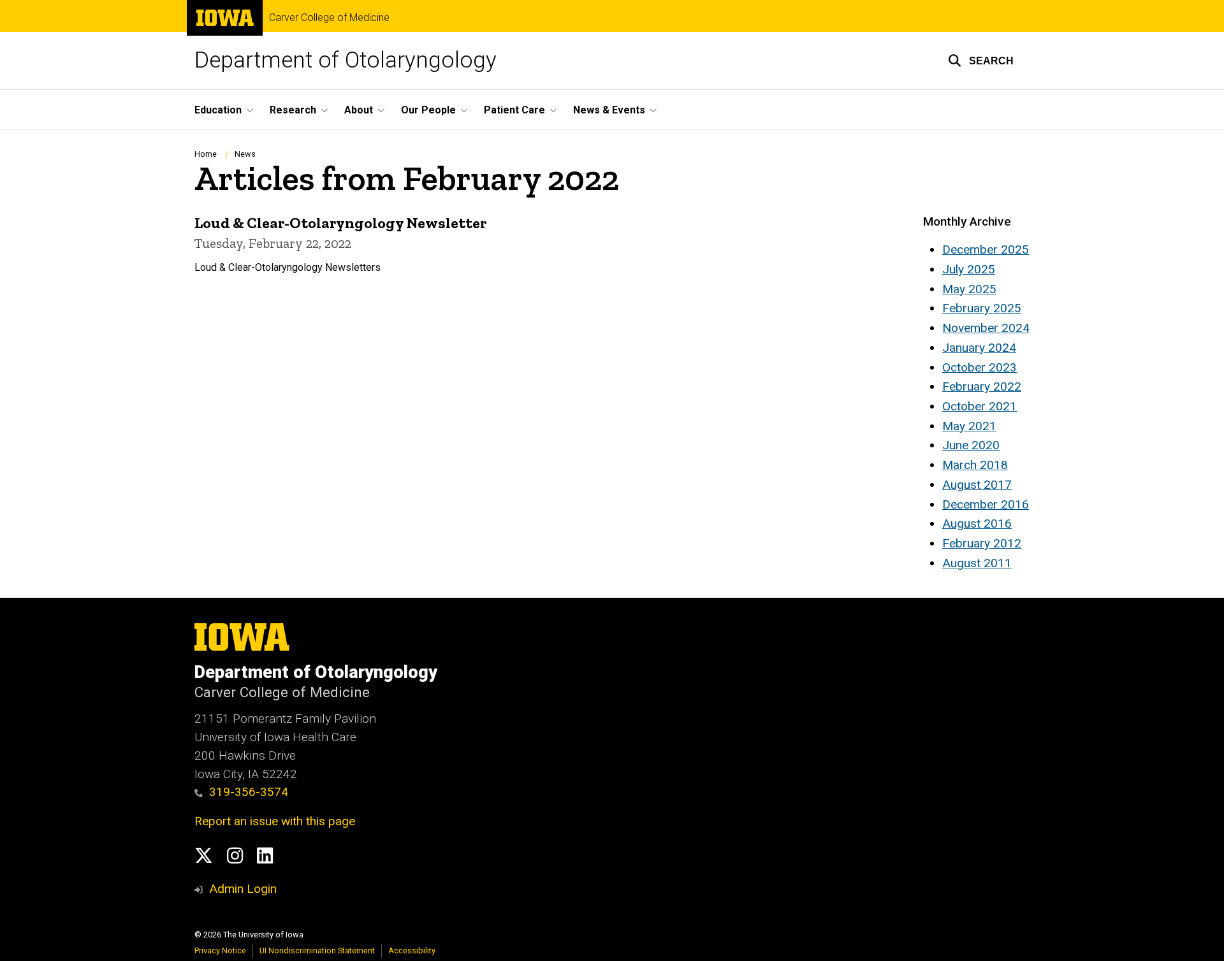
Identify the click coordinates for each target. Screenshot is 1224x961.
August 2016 (977, 523)
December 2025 (985, 249)
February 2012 (981, 543)
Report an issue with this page (274, 821)
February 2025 (981, 308)
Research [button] (293, 110)
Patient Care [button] (514, 110)
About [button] (358, 110)
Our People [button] (428, 110)
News (245, 154)
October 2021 (979, 406)
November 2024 (986, 328)
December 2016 (985, 504)
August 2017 (977, 484)
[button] (981, 60)
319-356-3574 (248, 791)
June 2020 (971, 445)
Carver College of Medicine (329, 18)
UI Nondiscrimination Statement (317, 950)
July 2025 (968, 269)
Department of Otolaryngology (345, 60)
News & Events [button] (609, 110)
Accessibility (411, 950)
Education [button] (218, 110)
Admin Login (243, 888)
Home (205, 154)
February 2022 (981, 386)
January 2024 (979, 347)
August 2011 (977, 563)
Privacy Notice (220, 950)
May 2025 (969, 289)
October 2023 (979, 367)
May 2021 (969, 426)
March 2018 (975, 465)
